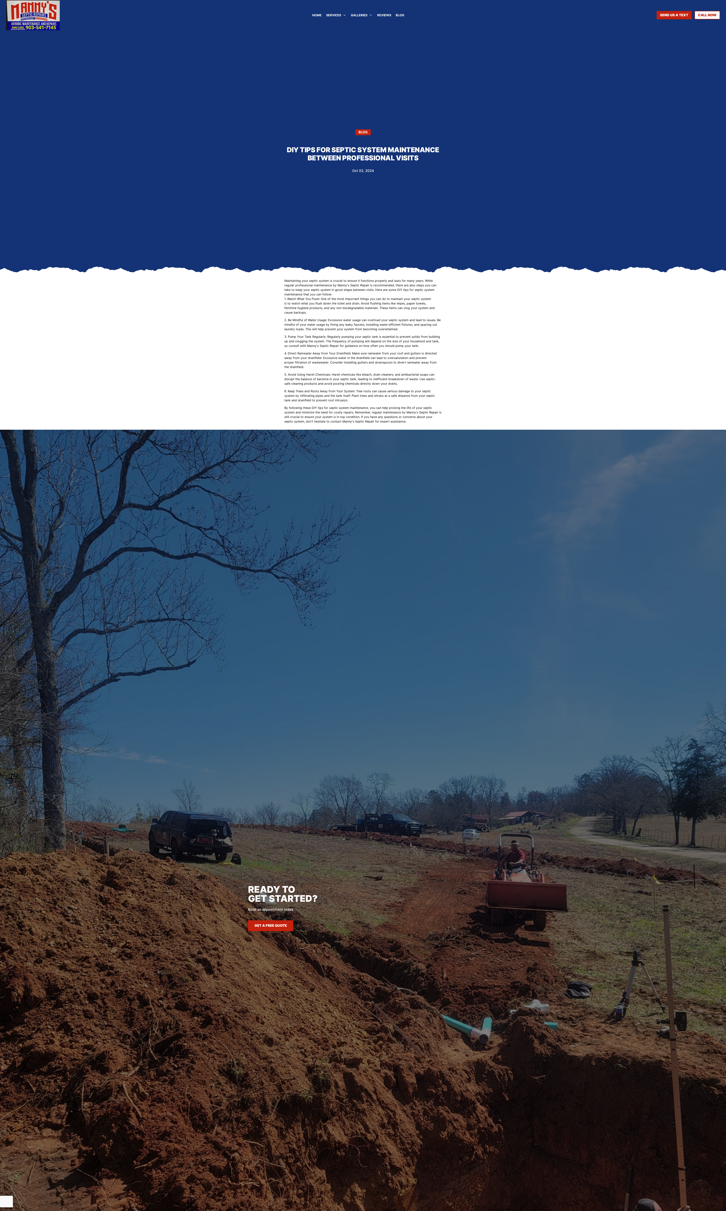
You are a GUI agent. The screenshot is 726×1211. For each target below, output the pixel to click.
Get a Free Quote (270, 925)
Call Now (707, 15)
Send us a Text (674, 15)
